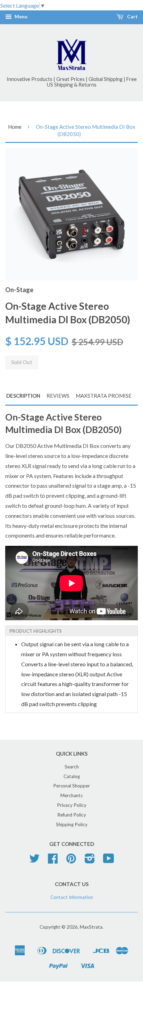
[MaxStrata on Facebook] (53, 861)
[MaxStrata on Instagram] (89, 861)
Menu (20, 17)
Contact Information (71, 897)
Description (23, 396)
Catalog (72, 776)
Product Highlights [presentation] (35, 631)
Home (15, 127)
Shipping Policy (71, 824)
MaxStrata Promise (104, 396)
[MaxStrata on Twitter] (34, 861)
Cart (132, 17)
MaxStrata (91, 927)
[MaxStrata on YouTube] (108, 861)
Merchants (71, 795)
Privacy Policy (71, 805)
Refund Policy (71, 815)
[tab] (71, 630)
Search (72, 766)
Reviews (58, 396)
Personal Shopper (71, 785)
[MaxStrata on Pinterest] (71, 861)
